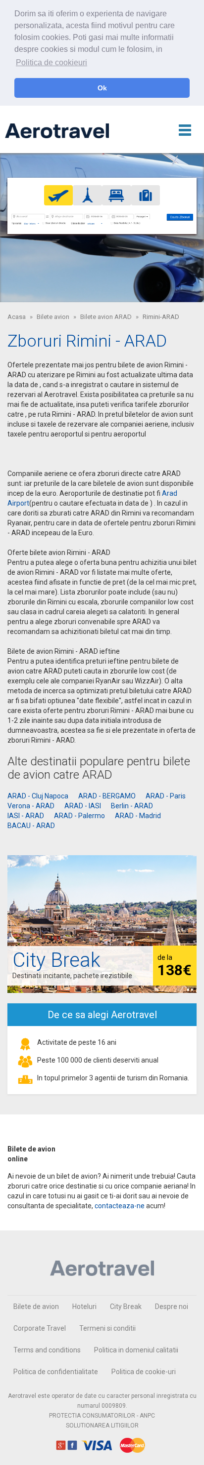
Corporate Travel (39, 1328)
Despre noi (171, 1306)
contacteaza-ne (120, 1206)
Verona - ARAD (30, 806)
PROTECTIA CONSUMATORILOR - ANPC (102, 1415)
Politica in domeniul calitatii (136, 1350)
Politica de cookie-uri (143, 1372)
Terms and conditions (47, 1350)
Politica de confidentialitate (55, 1372)
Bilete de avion (36, 1306)
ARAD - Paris (166, 796)
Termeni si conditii (107, 1328)
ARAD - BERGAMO (107, 796)
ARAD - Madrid (138, 816)
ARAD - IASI (82, 806)
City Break (126, 1306)
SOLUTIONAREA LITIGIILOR (102, 1425)
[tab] (58, 195)
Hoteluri (84, 1306)
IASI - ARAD (25, 816)
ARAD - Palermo (79, 816)
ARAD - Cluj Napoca (37, 796)
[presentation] (58, 195)
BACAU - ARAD (31, 826)
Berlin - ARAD (132, 806)
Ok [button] (102, 88)
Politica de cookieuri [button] (51, 62)
